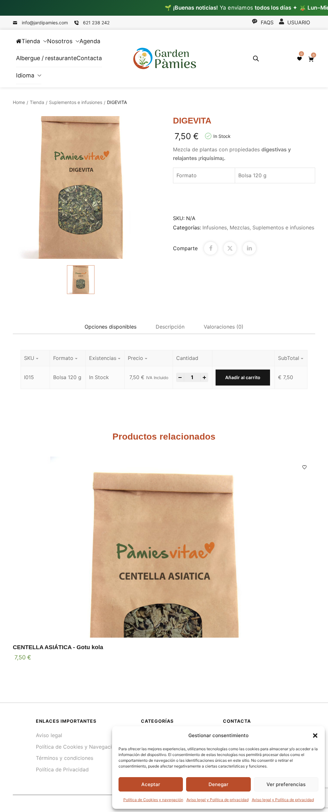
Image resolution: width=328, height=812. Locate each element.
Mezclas (240, 227)
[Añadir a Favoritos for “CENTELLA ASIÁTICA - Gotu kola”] (304, 467)
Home (19, 102)
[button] (315, 735)
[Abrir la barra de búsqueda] (256, 58)
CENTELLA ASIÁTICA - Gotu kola (58, 647)
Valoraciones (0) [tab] (223, 326)
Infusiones (214, 227)
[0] (299, 58)
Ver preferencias (286, 784)
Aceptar (150, 784)
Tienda (37, 102)
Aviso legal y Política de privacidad (217, 799)
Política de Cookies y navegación (153, 799)
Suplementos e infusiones (75, 102)
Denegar (218, 784)
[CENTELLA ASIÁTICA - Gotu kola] (164, 547)
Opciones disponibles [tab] (110, 326)
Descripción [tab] (170, 326)
